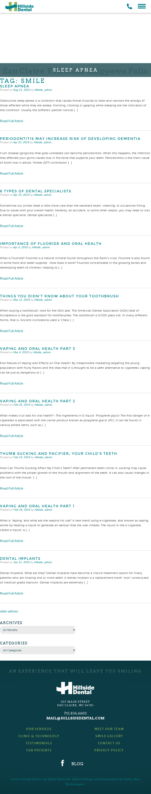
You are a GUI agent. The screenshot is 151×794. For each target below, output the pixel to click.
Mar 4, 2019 (21, 352)
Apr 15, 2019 (21, 194)
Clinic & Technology (38, 736)
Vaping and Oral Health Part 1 (37, 506)
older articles (9, 611)
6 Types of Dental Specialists (35, 191)
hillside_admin (43, 89)
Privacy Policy (109, 750)
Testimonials (39, 743)
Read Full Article (11, 121)
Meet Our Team (109, 729)
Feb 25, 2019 (21, 404)
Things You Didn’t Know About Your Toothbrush (59, 296)
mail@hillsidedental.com (75, 718)
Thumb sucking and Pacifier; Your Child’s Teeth (58, 454)
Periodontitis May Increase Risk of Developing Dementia (70, 139)
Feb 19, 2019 (21, 457)
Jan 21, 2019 (21, 562)
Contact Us (109, 743)
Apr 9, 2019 (20, 247)
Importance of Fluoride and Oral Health (51, 244)
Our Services (39, 729)
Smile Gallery (109, 736)
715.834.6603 (75, 713)
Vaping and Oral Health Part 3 (37, 349)
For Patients (39, 750)
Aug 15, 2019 (21, 89)
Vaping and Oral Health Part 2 (37, 401)
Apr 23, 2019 (21, 142)
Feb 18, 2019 (21, 509)
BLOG (77, 763)
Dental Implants (20, 559)
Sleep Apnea (14, 86)
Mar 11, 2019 (21, 299)
